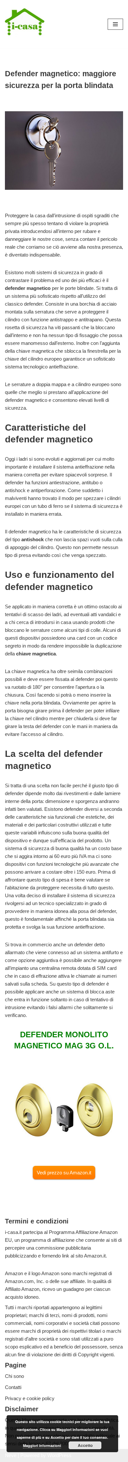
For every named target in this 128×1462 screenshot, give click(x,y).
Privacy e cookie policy (29, 1398)
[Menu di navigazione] (115, 24)
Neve (10, 1455)
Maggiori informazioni (42, 1445)
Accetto (85, 1445)
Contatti (13, 1387)
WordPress (59, 1455)
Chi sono (14, 1376)
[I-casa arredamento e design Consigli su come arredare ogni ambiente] (24, 24)
